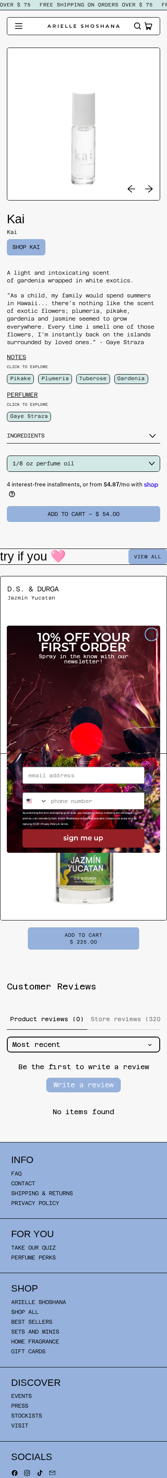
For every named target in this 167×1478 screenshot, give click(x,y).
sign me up (83, 838)
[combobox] (35, 800)
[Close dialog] (152, 634)
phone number (43, 787)
